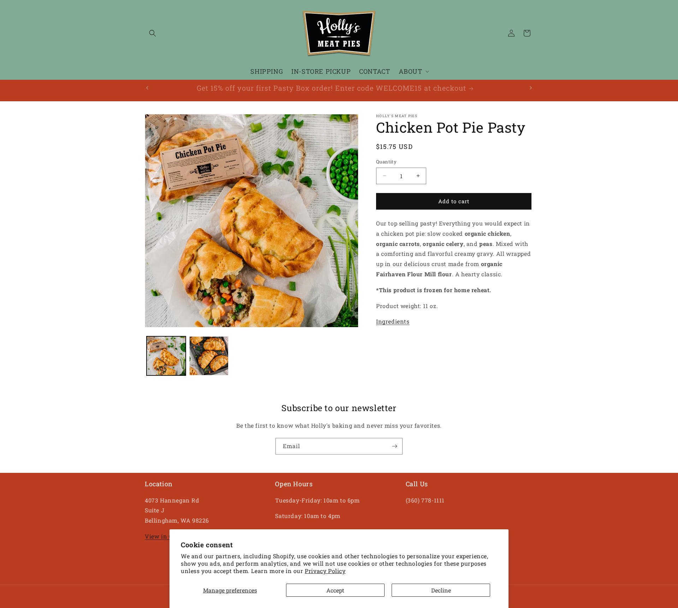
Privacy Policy (325, 570)
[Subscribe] (394, 446)
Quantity (386, 161)
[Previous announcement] (147, 88)
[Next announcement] (531, 88)
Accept (335, 590)
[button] (152, 33)
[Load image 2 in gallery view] (208, 355)
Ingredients (393, 321)
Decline (441, 590)
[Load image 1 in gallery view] (166, 355)
